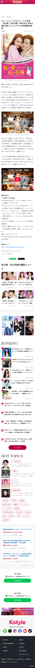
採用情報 (3, 662)
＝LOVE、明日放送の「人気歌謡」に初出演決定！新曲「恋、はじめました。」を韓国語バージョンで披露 (18, 422)
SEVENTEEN (19, 512)
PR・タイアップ (24, 654)
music (5, 647)
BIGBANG (17, 508)
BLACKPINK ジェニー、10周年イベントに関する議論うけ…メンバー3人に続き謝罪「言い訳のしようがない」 (22, 371)
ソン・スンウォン (7, 508)
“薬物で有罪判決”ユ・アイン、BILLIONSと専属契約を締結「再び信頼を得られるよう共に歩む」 (18, 413)
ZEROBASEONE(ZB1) (8, 512)
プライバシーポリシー (12, 662)
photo (21, 647)
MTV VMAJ (14, 500)
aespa (4, 516)
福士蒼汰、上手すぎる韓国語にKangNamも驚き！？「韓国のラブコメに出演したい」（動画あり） (22, 392)
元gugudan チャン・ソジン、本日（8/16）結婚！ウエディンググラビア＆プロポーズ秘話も (17, 404)
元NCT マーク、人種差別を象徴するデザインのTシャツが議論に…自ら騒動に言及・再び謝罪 (18, 431)
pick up (5, 640)
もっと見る (17, 447)
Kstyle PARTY (6, 520)
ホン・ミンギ (24, 504)
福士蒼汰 (22, 500)
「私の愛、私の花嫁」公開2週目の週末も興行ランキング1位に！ (9, 283)
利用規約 (28, 659)
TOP (2, 17)
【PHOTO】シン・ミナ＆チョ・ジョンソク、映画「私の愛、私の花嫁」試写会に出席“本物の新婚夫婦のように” (25, 302)
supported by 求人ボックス (28, 565)
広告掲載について (11, 659)
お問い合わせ (21, 659)
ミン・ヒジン (26, 516)
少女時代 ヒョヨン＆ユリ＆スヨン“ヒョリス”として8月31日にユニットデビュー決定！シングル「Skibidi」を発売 (22, 361)
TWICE (18, 516)
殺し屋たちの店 (6, 504)
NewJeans (28, 512)
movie (21, 640)
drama (5, 651)
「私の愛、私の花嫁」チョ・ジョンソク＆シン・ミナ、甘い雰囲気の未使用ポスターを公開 (9, 302)
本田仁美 (11, 516)
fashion (21, 643)
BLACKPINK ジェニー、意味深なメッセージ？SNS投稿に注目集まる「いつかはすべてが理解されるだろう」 (22, 350)
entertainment (8, 643)
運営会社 (3, 659)
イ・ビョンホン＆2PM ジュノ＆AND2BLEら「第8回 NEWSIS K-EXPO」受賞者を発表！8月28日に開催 (22, 382)
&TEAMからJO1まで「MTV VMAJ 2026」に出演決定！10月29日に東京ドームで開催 (18, 440)
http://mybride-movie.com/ (15, 247)
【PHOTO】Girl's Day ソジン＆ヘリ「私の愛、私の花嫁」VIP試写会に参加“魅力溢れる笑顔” (25, 283)
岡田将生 (16, 504)
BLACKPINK (5, 500)
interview (22, 651)
